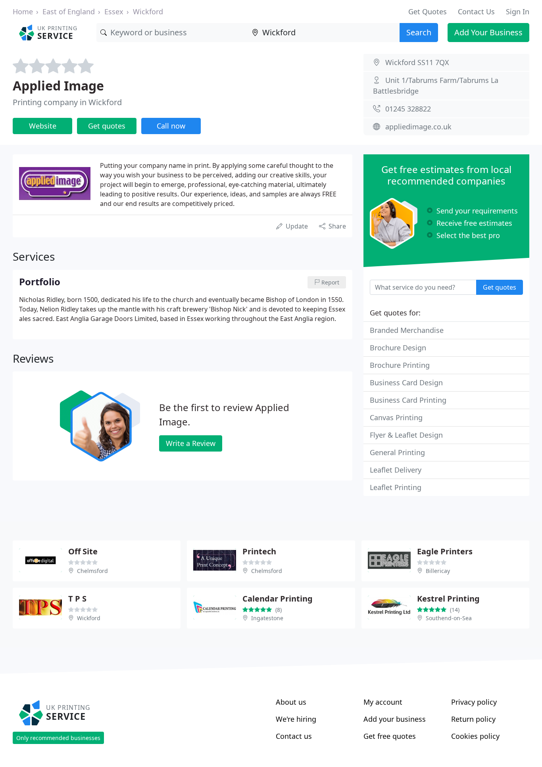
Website (42, 126)
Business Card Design (406, 382)
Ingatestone (267, 618)
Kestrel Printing (448, 598)
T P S (77, 598)
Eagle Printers (445, 551)
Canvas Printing (396, 417)
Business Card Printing (408, 400)
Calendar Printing (277, 598)
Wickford (148, 11)
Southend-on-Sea (449, 618)
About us (291, 702)
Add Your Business (488, 32)
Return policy (473, 719)
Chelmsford (92, 571)
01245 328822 (408, 108)
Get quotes (106, 126)
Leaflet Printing (395, 487)
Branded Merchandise (407, 330)
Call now (171, 126)
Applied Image (58, 85)
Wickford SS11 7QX (417, 62)
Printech (259, 551)
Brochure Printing (400, 365)
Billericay (438, 571)
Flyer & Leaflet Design (406, 435)
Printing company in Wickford (67, 102)
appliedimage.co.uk (418, 126)
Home (23, 11)
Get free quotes (389, 736)
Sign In (517, 11)
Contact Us (476, 11)
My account (382, 702)
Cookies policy (475, 736)
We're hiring (296, 719)
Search (418, 32)
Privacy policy (474, 702)
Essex (113, 11)
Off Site (83, 551)
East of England (68, 11)
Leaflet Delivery (395, 470)
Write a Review (190, 443)
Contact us (294, 736)
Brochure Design (398, 347)
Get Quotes (427, 11)
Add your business (394, 719)
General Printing (397, 452)
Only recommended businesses (58, 738)
